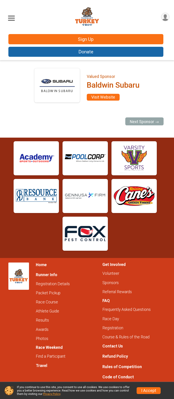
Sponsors (110, 282)
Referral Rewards (117, 292)
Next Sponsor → (144, 121)
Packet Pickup (48, 293)
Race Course (47, 302)
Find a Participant (50, 356)
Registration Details (53, 284)
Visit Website (103, 97)
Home (41, 265)
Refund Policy (115, 356)
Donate (85, 52)
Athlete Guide (47, 311)
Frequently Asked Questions (126, 309)
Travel (41, 365)
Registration (112, 328)
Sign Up (86, 39)
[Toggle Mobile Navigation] (11, 18)
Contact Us (112, 346)
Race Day (110, 319)
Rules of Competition (122, 366)
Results (42, 320)
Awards (42, 329)
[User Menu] (165, 17)
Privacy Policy (51, 394)
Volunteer (110, 273)
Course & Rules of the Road (126, 337)
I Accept (148, 390)
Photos (42, 338)
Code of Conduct (118, 377)
